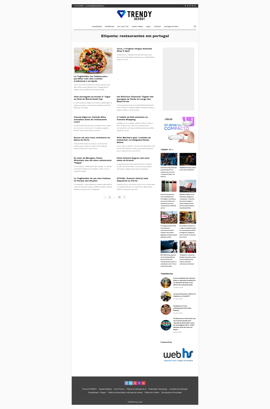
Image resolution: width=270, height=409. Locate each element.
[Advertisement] (178, 79)
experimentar (81, 71)
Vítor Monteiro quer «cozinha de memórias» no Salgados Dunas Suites (134, 140)
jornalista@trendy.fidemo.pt (95, 6)
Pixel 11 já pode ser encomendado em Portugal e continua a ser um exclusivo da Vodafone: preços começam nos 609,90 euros (168, 201)
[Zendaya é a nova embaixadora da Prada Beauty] (166, 309)
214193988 (79, 6)
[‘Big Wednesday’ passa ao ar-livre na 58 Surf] (188, 159)
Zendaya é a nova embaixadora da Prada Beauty (182, 308)
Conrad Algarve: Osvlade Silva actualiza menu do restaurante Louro (90, 119)
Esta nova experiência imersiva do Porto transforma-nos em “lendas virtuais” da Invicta (168, 172)
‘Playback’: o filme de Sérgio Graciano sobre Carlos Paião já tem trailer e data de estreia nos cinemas (188, 259)
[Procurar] (195, 26)
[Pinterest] (190, 6)
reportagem (93, 71)
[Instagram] (192, 6)
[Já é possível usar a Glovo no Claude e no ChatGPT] (166, 296)
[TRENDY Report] (135, 15)
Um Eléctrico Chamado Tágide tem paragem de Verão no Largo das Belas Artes (135, 99)
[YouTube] (195, 6)
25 (119, 197)
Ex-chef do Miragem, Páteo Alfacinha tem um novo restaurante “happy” (92, 160)
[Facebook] (185, 6)
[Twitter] (187, 6)
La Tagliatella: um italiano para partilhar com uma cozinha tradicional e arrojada (90, 78)
